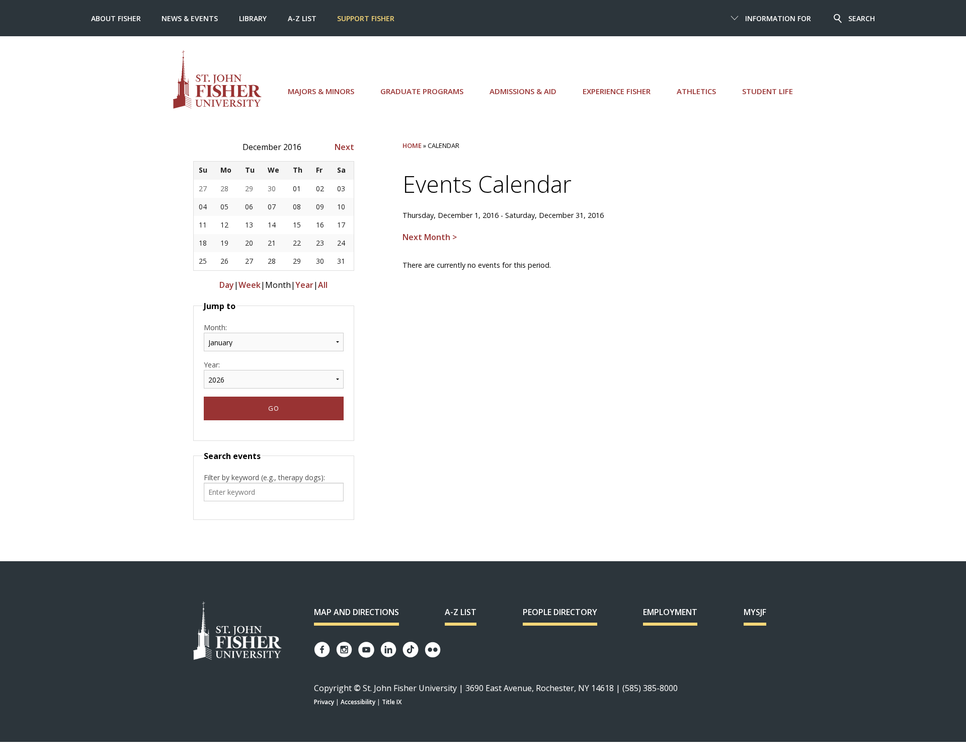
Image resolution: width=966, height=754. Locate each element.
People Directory (560, 612)
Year (304, 284)
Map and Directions (356, 612)
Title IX (391, 702)
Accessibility (358, 702)
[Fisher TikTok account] (411, 649)
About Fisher (116, 18)
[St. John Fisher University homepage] (217, 79)
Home (412, 145)
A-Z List (302, 18)
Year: (212, 364)
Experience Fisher (617, 91)
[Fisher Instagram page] (344, 649)
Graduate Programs (421, 91)
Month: (215, 327)
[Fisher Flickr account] (433, 650)
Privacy (324, 702)
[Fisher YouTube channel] (366, 650)
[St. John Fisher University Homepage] (237, 631)
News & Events (190, 18)
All (323, 284)
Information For (778, 18)
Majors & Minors (321, 91)
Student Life (767, 91)
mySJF (755, 612)
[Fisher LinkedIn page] (388, 649)
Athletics (696, 91)
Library (253, 18)
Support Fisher (365, 18)
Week (249, 284)
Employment (670, 612)
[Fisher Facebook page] (322, 649)
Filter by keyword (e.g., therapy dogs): (264, 477)
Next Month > (430, 237)
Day (226, 284)
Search (861, 18)
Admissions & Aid (523, 91)
